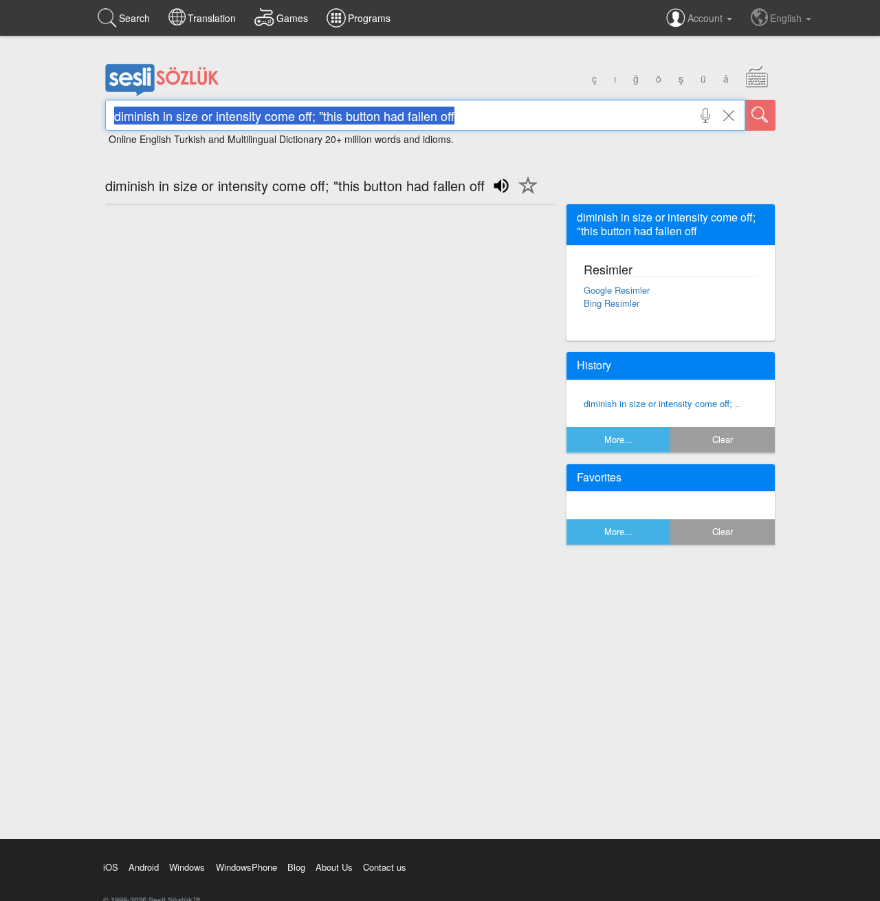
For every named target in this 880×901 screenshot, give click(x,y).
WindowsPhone (246, 866)
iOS (110, 866)
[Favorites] (524, 193)
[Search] (760, 115)
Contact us (384, 866)
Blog (296, 866)
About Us (334, 866)
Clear (722, 439)
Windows (187, 866)
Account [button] (706, 18)
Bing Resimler (611, 303)
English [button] (787, 18)
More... (618, 439)
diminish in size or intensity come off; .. (662, 403)
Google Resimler (617, 289)
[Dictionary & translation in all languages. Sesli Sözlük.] (162, 93)
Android (144, 866)
